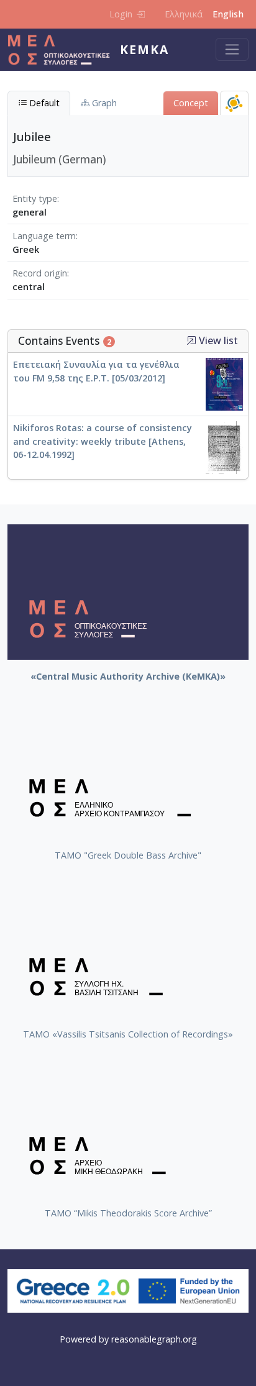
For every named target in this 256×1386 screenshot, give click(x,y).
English (228, 14)
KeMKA (144, 49)
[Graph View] (234, 103)
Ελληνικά (184, 14)
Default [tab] (43, 103)
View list (217, 341)
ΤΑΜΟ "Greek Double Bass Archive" (128, 855)
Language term (44, 236)
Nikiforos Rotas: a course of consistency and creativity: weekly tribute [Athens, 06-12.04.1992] (102, 441)
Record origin (39, 273)
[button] (191, 340)
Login (120, 14)
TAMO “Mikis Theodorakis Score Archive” (128, 1213)
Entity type (34, 198)
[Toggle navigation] (232, 49)
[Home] (63, 49)
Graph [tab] (103, 103)
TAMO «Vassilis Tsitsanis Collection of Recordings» (128, 1034)
